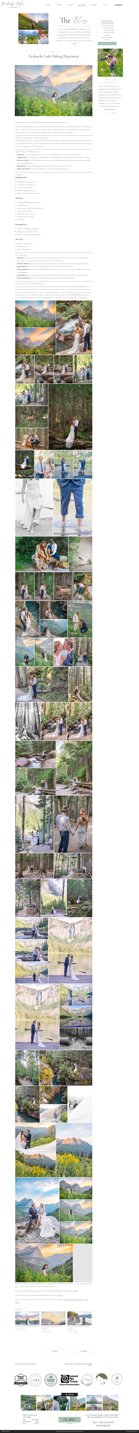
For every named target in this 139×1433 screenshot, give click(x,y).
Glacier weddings (53, 52)
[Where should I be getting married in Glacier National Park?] (53, 1318)
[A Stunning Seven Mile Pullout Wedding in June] (27, 1318)
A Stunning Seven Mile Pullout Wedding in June (27, 1326)
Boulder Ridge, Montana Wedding (25, 1364)
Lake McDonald (69, 1300)
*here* (76, 1291)
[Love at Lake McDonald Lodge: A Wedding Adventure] (79, 1318)
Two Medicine (78, 1300)
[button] (35, 314)
